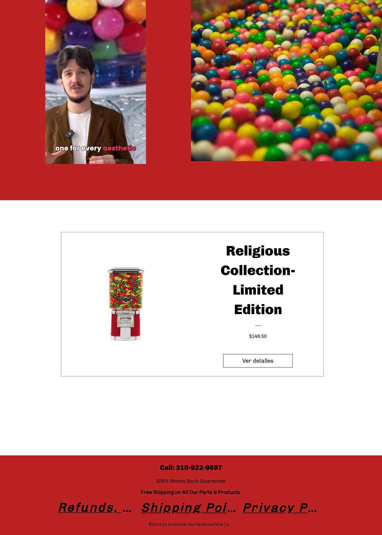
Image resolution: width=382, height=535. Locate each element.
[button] (139, 158)
